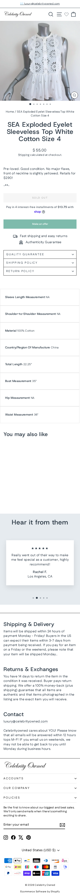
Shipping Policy (22, 263)
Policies (11, 798)
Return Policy (20, 271)
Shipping (24, 155)
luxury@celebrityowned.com (25, 721)
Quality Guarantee (25, 254)
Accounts (13, 778)
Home (10, 112)
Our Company (16, 788)
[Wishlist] (66, 14)
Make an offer (40, 225)
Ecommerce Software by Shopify (40, 891)
